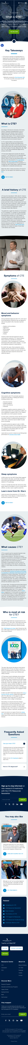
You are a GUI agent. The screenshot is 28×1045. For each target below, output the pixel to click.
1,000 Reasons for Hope (9, 628)
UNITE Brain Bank (19, 224)
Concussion (4, 967)
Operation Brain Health (14, 434)
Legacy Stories (4, 989)
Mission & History (23, 965)
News (2, 994)
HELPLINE (4, 948)
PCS (2, 970)
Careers (20, 972)
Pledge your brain (16, 948)
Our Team (21, 967)
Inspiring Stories (5, 992)
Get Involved (4, 997)
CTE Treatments (14, 758)
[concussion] (6, 2)
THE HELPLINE (14, 31)
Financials (21, 970)
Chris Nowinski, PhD (20, 77)
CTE (2, 965)
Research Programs (5, 984)
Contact (20, 975)
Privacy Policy (14, 1041)
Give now (5, 953)
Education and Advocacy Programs (9, 986)
